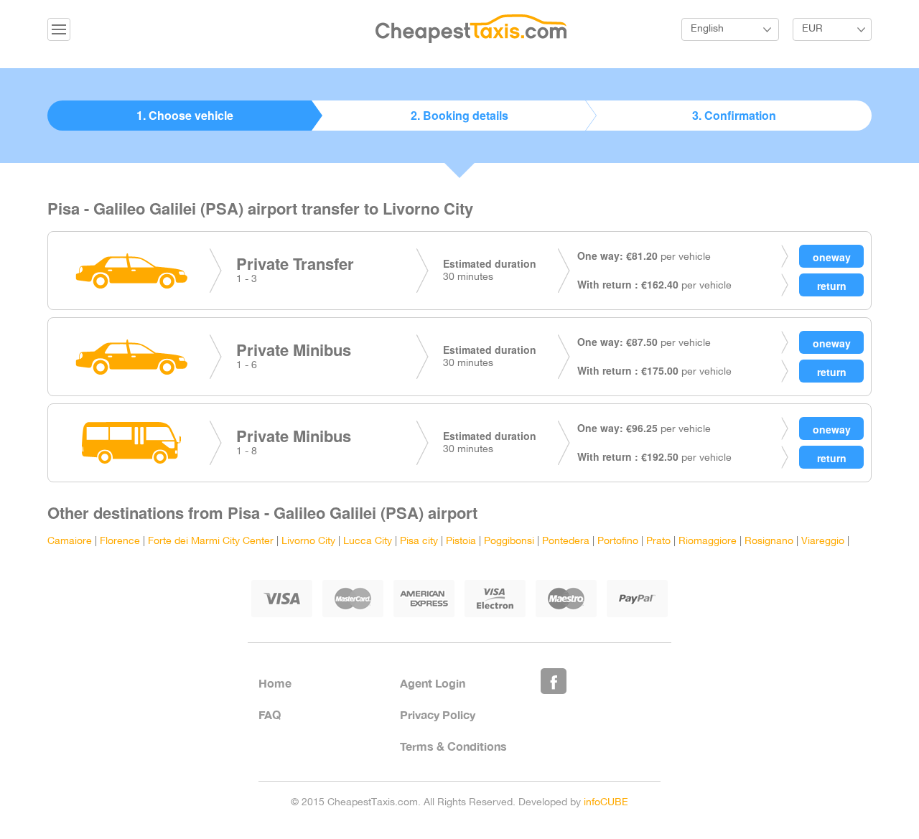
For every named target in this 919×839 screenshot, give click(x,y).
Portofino (617, 541)
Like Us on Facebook (553, 681)
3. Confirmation (734, 115)
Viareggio (822, 541)
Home (274, 683)
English (707, 29)
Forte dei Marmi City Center (211, 541)
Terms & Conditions (453, 746)
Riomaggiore (707, 541)
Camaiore (69, 541)
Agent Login (432, 683)
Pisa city (419, 541)
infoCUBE (606, 802)
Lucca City (367, 541)
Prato (658, 541)
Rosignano (769, 541)
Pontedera (565, 541)
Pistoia (461, 541)
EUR (812, 29)
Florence (120, 541)
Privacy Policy (437, 714)
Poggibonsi (509, 541)
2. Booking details (459, 115)
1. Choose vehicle (184, 115)
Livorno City (308, 541)
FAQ (269, 714)
